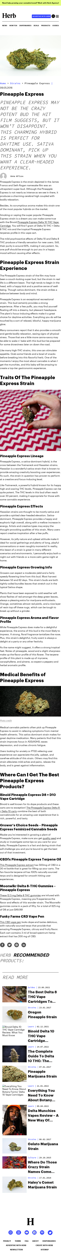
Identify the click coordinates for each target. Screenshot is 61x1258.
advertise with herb (41, 16)
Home (3, 83)
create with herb (44, 1245)
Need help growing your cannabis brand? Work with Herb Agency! (30, 3)
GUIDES (55, 25)
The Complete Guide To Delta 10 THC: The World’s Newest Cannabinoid (42, 1056)
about (35, 1241)
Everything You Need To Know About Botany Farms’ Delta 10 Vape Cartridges (42, 1095)
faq (26, 1241)
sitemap (45, 1250)
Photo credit (6, 720)
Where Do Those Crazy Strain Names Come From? (42, 1167)
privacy (7, 1241)
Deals (36, 25)
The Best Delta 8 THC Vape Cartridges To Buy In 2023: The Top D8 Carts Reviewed (43, 997)
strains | (33, 1007)
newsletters (16, 1250)
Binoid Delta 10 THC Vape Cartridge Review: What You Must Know (41, 1036)
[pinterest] (16, 945)
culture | (33, 1157)
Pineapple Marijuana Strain (42, 1074)
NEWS (4, 25)
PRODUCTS (45, 25)
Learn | (32, 1026)
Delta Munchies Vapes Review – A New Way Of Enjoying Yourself (43, 1116)
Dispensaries (25, 25)
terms (18, 1241)
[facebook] (2, 945)
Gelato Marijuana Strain (43, 1146)
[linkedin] (23, 945)
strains (15, 83)
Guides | (32, 987)
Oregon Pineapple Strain (42, 1014)
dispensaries (49, 1241)
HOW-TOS (13, 25)
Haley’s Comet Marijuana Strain (42, 1185)
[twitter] (9, 945)
